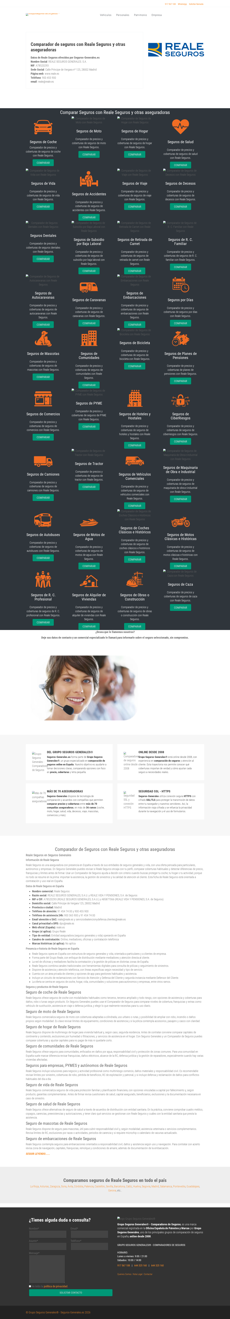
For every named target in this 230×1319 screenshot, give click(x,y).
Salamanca (166, 1186)
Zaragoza (55, 1186)
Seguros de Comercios (43, 414)
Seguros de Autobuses (43, 535)
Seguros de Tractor (89, 464)
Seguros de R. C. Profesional (43, 597)
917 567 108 (170, 4)
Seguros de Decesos (180, 183)
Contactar (148, 1274)
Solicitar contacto (71, 1292)
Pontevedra (179, 1186)
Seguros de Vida (43, 183)
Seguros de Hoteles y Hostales (135, 416)
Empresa (157, 15)
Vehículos (106, 15)
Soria (63, 1186)
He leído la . (50, 1286)
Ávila (70, 1186)
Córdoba (78, 1186)
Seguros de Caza (180, 584)
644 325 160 (140, 1265)
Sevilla (109, 1186)
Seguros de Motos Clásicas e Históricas (181, 537)
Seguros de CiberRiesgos (180, 416)
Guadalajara (193, 1186)
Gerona (112, 1190)
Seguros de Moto (89, 131)
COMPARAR (43, 162)
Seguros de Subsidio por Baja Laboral (89, 241)
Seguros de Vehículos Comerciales (135, 476)
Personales (122, 15)
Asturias (44, 1186)
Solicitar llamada (196, 4)
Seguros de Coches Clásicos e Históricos (135, 530)
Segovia (146, 1186)
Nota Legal (137, 1274)
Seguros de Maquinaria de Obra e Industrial (180, 469)
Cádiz (129, 1186)
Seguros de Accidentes (89, 194)
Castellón (100, 1186)
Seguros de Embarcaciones (134, 295)
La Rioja (34, 1186)
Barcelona (119, 1186)
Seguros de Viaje (134, 183)
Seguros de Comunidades (89, 355)
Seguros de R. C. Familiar (180, 241)
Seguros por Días (180, 300)
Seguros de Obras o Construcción (134, 597)
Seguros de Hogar (134, 131)
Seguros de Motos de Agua (89, 537)
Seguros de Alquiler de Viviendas (89, 597)
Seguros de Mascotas (43, 353)
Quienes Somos (124, 1274)
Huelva (137, 1186)
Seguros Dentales (43, 235)
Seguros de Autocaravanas (43, 295)
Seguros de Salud (181, 142)
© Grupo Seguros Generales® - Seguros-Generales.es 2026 (58, 1312)
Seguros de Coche (43, 142)
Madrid (155, 1186)
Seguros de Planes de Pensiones (180, 355)
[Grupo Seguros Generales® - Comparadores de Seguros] (49, 14)
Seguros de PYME (89, 403)
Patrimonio (140, 15)
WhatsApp (182, 4)
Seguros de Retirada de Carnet (135, 241)
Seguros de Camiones (43, 474)
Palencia (89, 1186)
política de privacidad (55, 1286)
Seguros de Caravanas (89, 300)
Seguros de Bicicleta (135, 343)
